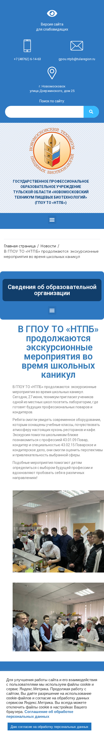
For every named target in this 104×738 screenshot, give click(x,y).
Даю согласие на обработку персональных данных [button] (49, 726)
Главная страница (20, 246)
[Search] (91, 112)
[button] (52, 220)
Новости (48, 246)
